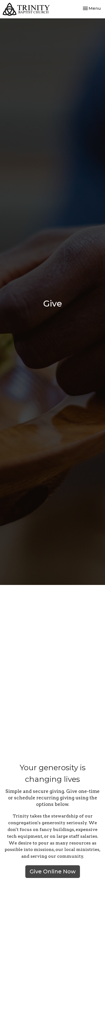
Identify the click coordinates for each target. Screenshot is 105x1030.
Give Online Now (53, 871)
